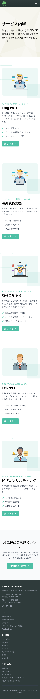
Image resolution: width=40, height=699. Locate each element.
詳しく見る (8, 144)
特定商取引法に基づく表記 (11, 681)
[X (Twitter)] (7, 606)
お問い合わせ (6, 671)
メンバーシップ (7, 649)
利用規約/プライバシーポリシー (13, 678)
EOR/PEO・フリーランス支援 (12, 626)
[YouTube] (11, 606)
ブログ (4, 655)
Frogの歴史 (6, 639)
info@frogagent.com (15, 602)
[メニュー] (36, 3)
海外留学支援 (6, 616)
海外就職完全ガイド (9, 652)
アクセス (5, 645)
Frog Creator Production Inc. (14, 586)
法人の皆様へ (6, 658)
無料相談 (5, 668)
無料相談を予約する (18, 566)
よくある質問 (6, 674)
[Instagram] (3, 606)
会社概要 (5, 642)
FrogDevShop (7, 629)
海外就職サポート (8, 620)
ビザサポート (6, 623)
